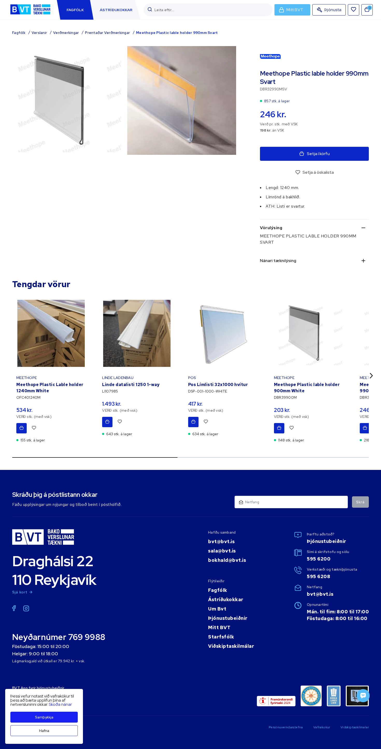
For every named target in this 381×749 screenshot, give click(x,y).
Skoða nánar (60, 704)
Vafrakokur (321, 727)
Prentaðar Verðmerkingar (107, 32)
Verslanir (39, 32)
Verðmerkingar (66, 32)
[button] (150, 9)
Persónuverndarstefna (286, 727)
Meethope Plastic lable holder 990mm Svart (177, 32)
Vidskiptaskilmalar (355, 727)
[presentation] (75, 10)
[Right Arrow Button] (371, 375)
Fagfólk (18, 32)
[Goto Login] (353, 9)
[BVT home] (30, 15)
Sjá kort (20, 592)
